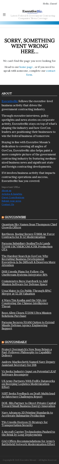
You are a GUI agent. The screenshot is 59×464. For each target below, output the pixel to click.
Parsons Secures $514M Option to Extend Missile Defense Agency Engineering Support (28, 325)
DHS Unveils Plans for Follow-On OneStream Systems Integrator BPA (24, 273)
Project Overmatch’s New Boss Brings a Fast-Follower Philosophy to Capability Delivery (27, 352)
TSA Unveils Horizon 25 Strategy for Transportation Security (25, 424)
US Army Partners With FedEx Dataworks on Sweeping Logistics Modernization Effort (28, 384)
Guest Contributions (13, 197)
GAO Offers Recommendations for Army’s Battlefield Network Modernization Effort (28, 443)
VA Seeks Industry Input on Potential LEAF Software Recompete (29, 373)
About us (6, 190)
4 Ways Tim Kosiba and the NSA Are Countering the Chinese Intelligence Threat (25, 303)
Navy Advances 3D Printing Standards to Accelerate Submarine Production (27, 414)
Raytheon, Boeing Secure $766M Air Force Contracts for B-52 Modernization (28, 235)
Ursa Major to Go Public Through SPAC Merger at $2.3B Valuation (26, 292)
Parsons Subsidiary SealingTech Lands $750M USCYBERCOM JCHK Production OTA (27, 246)
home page (26, 67)
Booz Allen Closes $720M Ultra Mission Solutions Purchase (26, 314)
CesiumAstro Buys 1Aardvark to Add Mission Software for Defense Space (25, 283)
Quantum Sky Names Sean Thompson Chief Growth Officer (29, 226)
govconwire (15, 217)
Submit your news (11, 200)
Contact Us (8, 204)
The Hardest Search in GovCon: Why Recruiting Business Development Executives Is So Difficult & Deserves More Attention (28, 261)
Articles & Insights (12, 193)
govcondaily (16, 342)
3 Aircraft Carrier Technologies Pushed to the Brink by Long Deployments (28, 433)
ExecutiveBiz (10, 101)
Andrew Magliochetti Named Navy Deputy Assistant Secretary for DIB (28, 363)
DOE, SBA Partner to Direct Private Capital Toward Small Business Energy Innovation (29, 405)
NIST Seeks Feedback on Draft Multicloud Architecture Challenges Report (28, 395)
